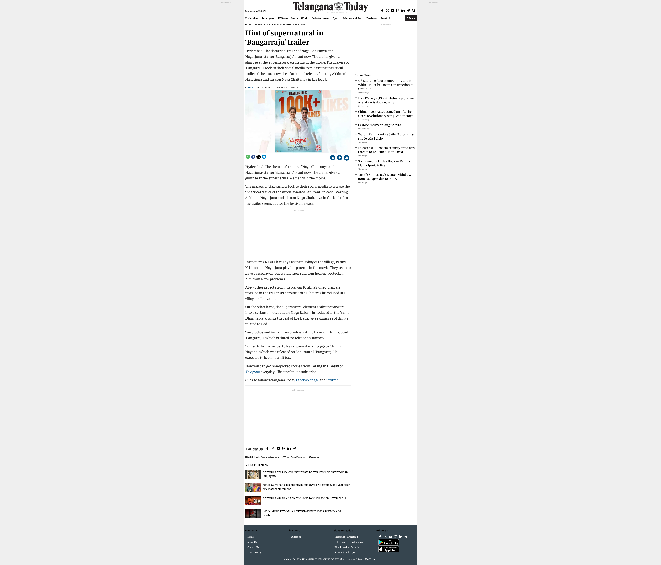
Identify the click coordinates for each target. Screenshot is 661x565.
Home (248, 24)
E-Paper (411, 17)
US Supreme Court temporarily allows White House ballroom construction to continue (385, 84)
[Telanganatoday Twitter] (273, 449)
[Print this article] (346, 158)
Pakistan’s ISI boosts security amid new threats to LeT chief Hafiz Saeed (386, 149)
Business (371, 18)
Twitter (332, 379)
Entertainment (321, 18)
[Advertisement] (298, 416)
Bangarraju (314, 457)
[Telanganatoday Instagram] (284, 449)
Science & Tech (342, 552)
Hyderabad (252, 18)
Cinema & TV (259, 24)
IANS (250, 87)
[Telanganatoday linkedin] (289, 449)
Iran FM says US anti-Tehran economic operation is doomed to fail (386, 100)
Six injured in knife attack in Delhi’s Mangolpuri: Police (384, 163)
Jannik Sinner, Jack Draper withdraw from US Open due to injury (384, 176)
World (304, 18)
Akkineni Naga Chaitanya (294, 457)
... (394, 18)
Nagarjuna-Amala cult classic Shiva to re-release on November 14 (304, 498)
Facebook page (307, 379)
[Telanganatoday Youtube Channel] (278, 449)
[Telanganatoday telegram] (294, 449)
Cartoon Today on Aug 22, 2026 (380, 125)
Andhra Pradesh (351, 546)
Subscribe (296, 536)
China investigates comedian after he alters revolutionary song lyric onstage (385, 113)
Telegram (252, 371)
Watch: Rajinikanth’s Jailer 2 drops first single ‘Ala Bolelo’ (386, 136)
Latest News (363, 75)
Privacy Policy (254, 552)
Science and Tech (353, 18)
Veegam (373, 559)
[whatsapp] (248, 157)
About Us (252, 541)
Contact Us (253, 546)
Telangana (268, 18)
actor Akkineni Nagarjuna (267, 457)
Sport (336, 18)
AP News (282, 18)
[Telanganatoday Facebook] (267, 449)
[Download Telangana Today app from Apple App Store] (332, 158)
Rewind (385, 18)
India (294, 18)
